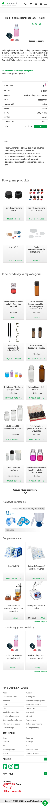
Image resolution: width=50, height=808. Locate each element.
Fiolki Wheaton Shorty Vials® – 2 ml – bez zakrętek (13, 304)
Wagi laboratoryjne (33, 704)
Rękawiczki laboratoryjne (12, 720)
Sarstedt (6, 742)
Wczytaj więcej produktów (25, 490)
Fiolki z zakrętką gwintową (13, 469)
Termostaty (30, 708)
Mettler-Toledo (32, 749)
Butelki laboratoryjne (11, 712)
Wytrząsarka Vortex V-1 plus (13, 606)
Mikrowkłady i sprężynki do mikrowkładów (13, 347)
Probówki (6, 700)
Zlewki (5, 704)
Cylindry (6, 708)
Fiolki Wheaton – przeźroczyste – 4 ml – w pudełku (36, 428)
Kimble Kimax (13, 476)
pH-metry (29, 716)
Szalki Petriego (8, 728)
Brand (5, 738)
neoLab (5, 753)
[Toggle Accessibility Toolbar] (45, 803)
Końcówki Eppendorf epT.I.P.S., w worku (13, 567)
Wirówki (29, 693)
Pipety (5, 693)
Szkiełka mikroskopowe (11, 724)
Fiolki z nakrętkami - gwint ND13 (15, 73)
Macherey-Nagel (9, 749)
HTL (27, 746)
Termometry (31, 720)
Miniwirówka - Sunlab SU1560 (36, 567)
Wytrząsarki (30, 697)
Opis (6, 142)
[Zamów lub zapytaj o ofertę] (40, 126)
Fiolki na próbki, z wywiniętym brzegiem (13, 427)
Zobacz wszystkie (40, 622)
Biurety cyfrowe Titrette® (36, 606)
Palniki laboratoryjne (34, 724)
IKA (4, 746)
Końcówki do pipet (10, 697)
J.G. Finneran (36, 393)
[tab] (6, 141)
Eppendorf (30, 738)
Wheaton (13, 313)
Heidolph (29, 742)
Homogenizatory (32, 728)
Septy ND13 (13, 247)
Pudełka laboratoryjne (11, 716)
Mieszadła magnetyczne (35, 700)
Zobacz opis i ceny (36, 41)
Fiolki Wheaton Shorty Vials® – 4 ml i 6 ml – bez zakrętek (36, 470)
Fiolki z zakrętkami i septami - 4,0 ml (14, 656)
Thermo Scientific (33, 753)
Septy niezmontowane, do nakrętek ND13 (36, 249)
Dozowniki (30, 712)
